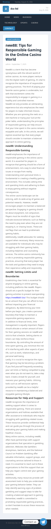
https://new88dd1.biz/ (16, 297)
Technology (11, 23)
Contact (9, 28)
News (16, 17)
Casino (34, 23)
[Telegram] (43, 522)
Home (7, 17)
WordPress (25, 525)
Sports (24, 23)
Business (27, 17)
